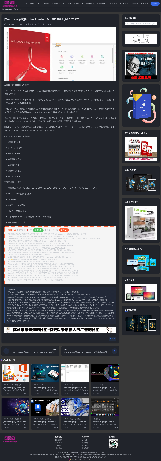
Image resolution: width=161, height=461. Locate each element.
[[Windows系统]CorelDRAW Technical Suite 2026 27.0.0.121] (15, 407)
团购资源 (58, 448)
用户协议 (85, 445)
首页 (3, 9)
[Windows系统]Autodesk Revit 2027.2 (45, 422)
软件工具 (33, 24)
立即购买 (38, 230)
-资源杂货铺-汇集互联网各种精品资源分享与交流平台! (88, 452)
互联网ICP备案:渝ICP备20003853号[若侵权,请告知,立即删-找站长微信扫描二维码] (80, 457)
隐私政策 (85, 448)
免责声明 (85, 443)
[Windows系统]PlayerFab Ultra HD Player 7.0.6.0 (105, 388)
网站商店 (58, 440)
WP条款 (85, 440)
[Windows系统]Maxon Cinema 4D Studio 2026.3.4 (74, 422)
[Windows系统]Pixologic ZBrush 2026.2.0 (105, 422)
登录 (156, 3)
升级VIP (64, 230)
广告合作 (58, 443)
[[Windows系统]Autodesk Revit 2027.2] (45, 407)
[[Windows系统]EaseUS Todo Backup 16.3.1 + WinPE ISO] (75, 373)
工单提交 (58, 445)
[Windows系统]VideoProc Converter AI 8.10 (45, 388)
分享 (113, 338)
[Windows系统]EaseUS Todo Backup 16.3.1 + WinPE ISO (75, 388)
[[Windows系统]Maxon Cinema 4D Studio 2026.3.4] (75, 407)
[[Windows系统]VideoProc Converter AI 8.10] (45, 373)
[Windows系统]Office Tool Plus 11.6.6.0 (15, 388)
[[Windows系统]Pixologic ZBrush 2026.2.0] (105, 407)
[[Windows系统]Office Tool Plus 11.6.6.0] (15, 373)
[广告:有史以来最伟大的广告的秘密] (60, 330)
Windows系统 (11, 9)
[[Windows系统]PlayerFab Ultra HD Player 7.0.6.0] (105, 373)
